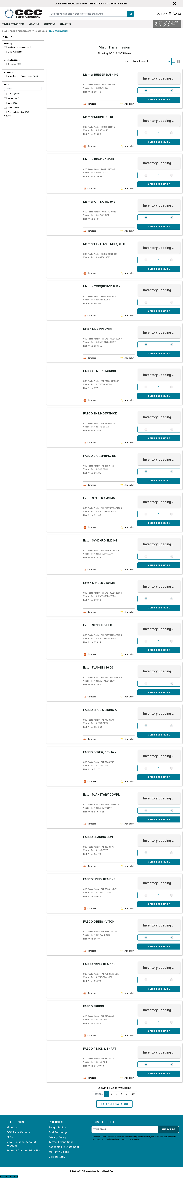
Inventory (8, 43)
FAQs (9, 1137)
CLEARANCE (65, 24)
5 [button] (126, 1094)
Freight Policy (57, 1127)
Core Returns (57, 1156)
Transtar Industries (16, 112)
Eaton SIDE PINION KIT (98, 328)
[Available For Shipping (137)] (5, 47)
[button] (162, 13)
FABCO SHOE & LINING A (100, 710)
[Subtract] (146, 90)
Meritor (11, 108)
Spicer (10, 98)
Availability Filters (12, 60)
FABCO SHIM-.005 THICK (100, 413)
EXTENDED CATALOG (114, 1103)
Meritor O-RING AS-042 (99, 201)
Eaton (10, 103)
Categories (9, 72)
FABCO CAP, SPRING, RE (99, 456)
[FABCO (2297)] (5, 94)
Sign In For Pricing (159, 99)
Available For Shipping (17, 47)
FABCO (10, 94)
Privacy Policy (57, 1137)
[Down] (168, 61)
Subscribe (168, 1129)
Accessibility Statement (64, 1146)
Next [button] (133, 1094)
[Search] (130, 14)
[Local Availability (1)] (5, 52)
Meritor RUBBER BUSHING (100, 74)
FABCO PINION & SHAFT (99, 1048)
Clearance (12, 64)
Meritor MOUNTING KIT (99, 117)
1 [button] (107, 1094)
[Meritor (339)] (5, 108)
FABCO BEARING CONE (99, 837)
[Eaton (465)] (5, 103)
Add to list (129, 104)
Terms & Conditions (61, 1142)
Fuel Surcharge (58, 1132)
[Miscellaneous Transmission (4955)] (5, 76)
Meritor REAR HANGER (98, 159)
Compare (91, 104)
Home (4, 31)
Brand (6, 85)
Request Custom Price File (23, 1150)
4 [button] (121, 1094)
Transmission (40, 31)
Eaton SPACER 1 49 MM (99, 498)
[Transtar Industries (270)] (5, 112)
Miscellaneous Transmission (20, 76)
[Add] (171, 90)
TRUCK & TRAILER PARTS (13, 24)
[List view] (174, 61)
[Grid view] (178, 61)
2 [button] (111, 1094)
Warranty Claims (59, 1151)
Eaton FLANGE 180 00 (98, 667)
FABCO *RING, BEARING (99, 879)
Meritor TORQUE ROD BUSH (102, 286)
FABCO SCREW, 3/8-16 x (99, 752)
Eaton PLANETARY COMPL (101, 794)
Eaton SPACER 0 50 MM (99, 583)
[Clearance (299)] (5, 64)
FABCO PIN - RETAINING (99, 371)
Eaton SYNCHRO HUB (97, 625)
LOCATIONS (34, 24)
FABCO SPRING (93, 1006)
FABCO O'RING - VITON (98, 921)
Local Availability (15, 52)
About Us (12, 1127)
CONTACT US (49, 24)
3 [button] (116, 1094)
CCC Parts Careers (18, 1132)
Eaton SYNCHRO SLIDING (100, 540)
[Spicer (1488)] (5, 98)
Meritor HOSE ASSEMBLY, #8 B (104, 244)
